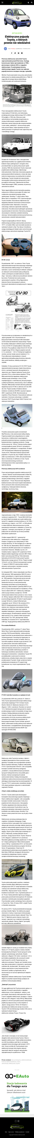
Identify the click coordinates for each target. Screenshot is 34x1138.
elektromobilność (26, 1060)
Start (6, 1132)
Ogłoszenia (11, 1132)
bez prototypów (16, 1060)
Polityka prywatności (19, 1132)
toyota (18, 1063)
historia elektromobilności (9, 1061)
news (18, 1061)
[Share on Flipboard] (18, 53)
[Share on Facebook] (11, 53)
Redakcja (13, 48)
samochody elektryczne (8, 1063)
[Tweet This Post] (15, 53)
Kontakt (27, 1132)
